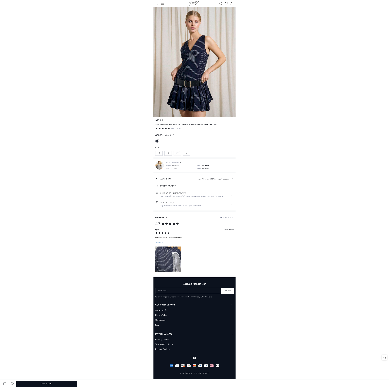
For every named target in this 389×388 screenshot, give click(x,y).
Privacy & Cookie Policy (203, 297)
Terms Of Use (185, 297)
